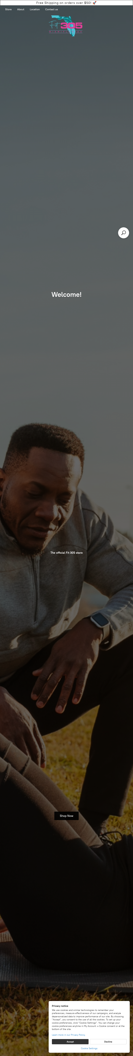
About (20, 9)
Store (8, 9)
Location (35, 9)
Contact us (51, 9)
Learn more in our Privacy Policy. (68, 1035)
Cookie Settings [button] (89, 1048)
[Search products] (124, 233)
